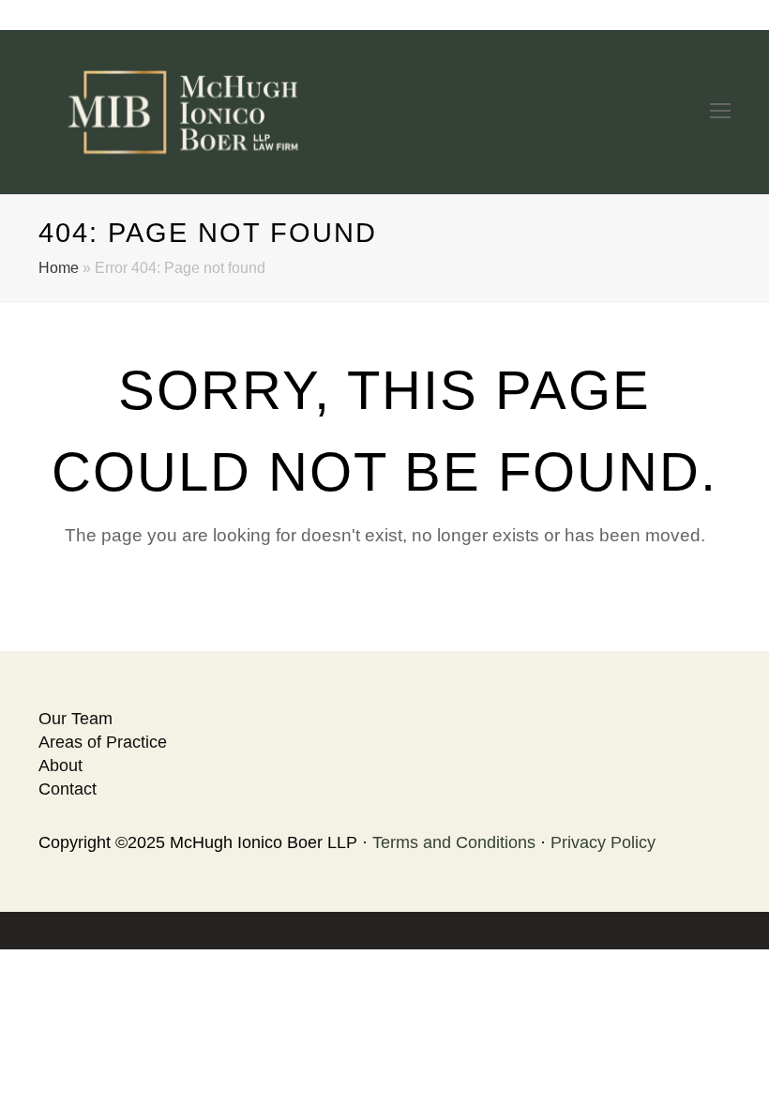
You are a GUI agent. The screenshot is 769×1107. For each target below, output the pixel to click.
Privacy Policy (603, 842)
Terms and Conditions (453, 842)
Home (58, 267)
